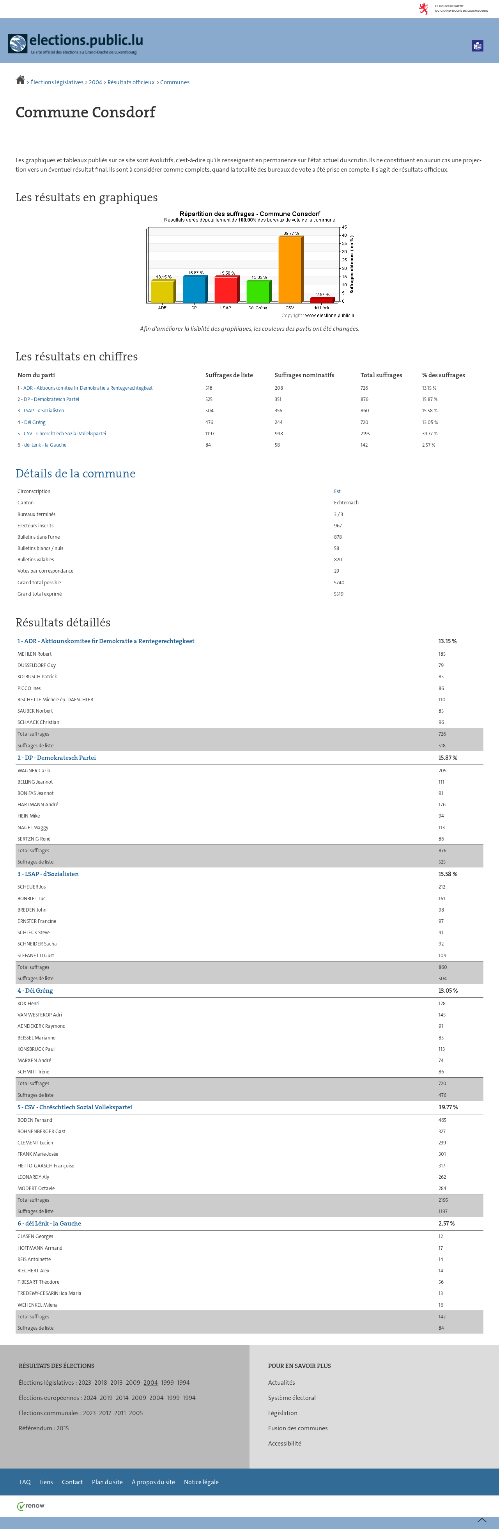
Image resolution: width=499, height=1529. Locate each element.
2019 (106, 1398)
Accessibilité (284, 1443)
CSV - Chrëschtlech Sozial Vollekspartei (65, 433)
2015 (63, 1428)
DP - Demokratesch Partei (51, 399)
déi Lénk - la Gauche (45, 445)
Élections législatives (56, 82)
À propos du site (153, 1482)
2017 (105, 1413)
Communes (174, 82)
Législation (282, 1413)
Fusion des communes (298, 1428)
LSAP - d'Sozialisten (44, 410)
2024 (90, 1398)
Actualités (281, 1382)
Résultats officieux (131, 82)
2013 (116, 1382)
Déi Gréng (35, 422)
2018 (100, 1382)
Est (337, 491)
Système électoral (292, 1398)
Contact (72, 1482)
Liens (46, 1482)
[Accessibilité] (477, 45)
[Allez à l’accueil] (21, 82)
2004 (95, 82)
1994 (183, 1382)
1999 (167, 1382)
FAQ (24, 1482)
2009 (133, 1382)
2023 (84, 1382)
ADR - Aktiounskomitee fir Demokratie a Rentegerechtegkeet (88, 388)
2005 (136, 1413)
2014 (122, 1398)
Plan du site (107, 1482)
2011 (120, 1413)
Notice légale (201, 1482)
